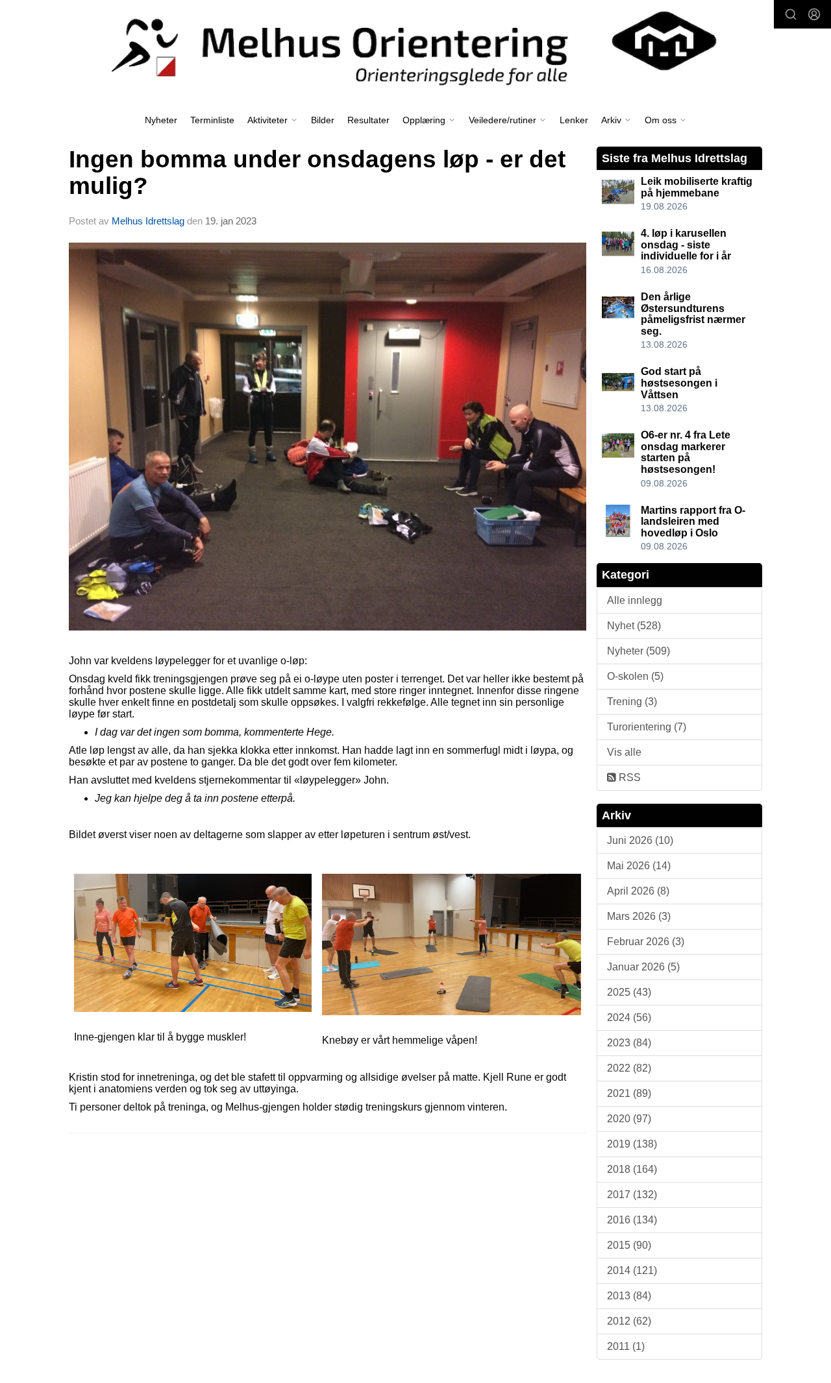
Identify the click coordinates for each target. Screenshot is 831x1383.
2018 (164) (632, 1169)
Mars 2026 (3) (639, 916)
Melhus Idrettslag (148, 220)
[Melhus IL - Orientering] (415, 46)
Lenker (574, 120)
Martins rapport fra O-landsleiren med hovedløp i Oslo (693, 521)
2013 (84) (629, 1295)
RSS (628, 777)
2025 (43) (629, 992)
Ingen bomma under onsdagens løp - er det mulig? (317, 172)
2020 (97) (629, 1118)
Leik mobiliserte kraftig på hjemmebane (696, 187)
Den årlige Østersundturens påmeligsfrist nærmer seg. (693, 314)
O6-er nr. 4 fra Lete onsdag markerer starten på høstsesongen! (685, 452)
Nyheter (161, 120)
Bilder (322, 120)
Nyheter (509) (638, 650)
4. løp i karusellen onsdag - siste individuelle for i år (686, 244)
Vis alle (624, 752)
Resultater (368, 120)
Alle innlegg (634, 600)
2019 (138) (632, 1143)
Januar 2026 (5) (643, 966)
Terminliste (212, 120)
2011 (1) (626, 1346)
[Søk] (790, 14)
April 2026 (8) (638, 890)
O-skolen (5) (635, 676)
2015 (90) (629, 1245)
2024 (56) (629, 1017)
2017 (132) (632, 1194)
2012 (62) (629, 1321)
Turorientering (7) (646, 726)
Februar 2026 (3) (645, 941)
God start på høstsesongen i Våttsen (679, 383)
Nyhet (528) (634, 625)
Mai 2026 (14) (639, 865)
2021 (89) (629, 1093)
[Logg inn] (814, 14)
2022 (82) (629, 1068)
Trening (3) (632, 701)
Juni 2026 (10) (640, 840)
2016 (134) (632, 1219)
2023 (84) (629, 1042)
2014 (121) (632, 1270)
